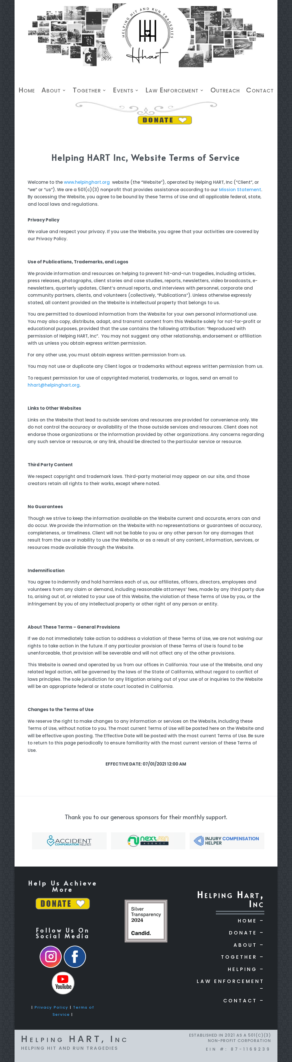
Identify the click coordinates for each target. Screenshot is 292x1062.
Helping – (246, 969)
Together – (242, 957)
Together (87, 91)
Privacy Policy (51, 1007)
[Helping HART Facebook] (75, 967)
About (51, 91)
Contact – (243, 1000)
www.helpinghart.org (87, 182)
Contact (260, 91)
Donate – (246, 932)
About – (249, 945)
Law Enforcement (171, 91)
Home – (251, 920)
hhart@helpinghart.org (54, 385)
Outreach (225, 91)
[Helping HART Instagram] (50, 967)
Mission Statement (240, 190)
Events (123, 91)
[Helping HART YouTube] (63, 993)
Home (27, 91)
